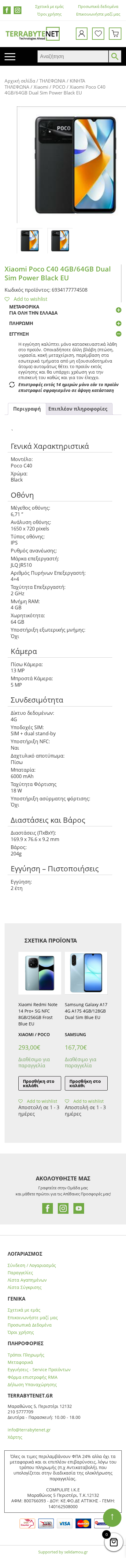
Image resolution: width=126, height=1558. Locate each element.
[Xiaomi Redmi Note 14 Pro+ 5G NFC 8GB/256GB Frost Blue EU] (39, 973)
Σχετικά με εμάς (49, 6)
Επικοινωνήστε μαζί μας (98, 14)
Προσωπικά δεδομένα (98, 6)
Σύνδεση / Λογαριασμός (32, 1265)
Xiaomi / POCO (49, 87)
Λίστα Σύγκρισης (25, 1287)
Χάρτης (15, 1437)
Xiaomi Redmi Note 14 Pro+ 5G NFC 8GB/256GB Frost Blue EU (37, 1014)
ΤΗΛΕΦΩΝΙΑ (52, 81)
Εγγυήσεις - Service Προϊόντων (39, 1369)
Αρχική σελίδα (20, 81)
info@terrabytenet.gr (29, 1430)
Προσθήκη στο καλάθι (38, 1083)
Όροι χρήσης (49, 14)
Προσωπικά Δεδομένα (30, 1325)
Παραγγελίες (20, 1273)
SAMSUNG (75, 1034)
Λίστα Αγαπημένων (27, 1280)
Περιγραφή (27, 408)
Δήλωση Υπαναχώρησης (32, 1384)
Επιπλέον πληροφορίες (77, 408)
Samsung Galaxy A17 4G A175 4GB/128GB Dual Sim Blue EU (86, 1011)
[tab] (27, 409)
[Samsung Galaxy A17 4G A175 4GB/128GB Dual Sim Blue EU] (86, 973)
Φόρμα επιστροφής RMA (32, 1377)
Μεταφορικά (20, 1362)
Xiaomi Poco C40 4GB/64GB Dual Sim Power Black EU (58, 273)
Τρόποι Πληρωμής (26, 1355)
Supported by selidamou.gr (63, 1552)
